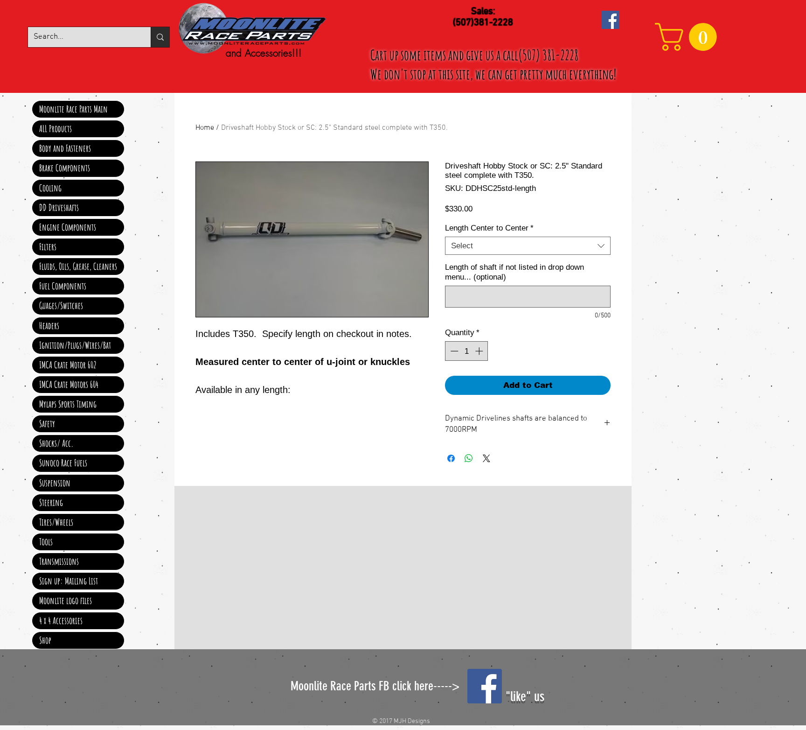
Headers (49, 325)
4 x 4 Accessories (61, 620)
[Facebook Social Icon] (610, 20)
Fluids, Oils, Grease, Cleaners (78, 266)
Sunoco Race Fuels (63, 463)
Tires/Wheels (56, 522)
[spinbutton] (466, 351)
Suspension (54, 483)
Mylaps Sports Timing (68, 404)
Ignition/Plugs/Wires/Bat (75, 345)
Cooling (50, 188)
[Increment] (480, 351)
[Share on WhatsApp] (468, 458)
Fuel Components (62, 286)
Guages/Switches (61, 305)
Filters (47, 247)
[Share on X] (486, 458)
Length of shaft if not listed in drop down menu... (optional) (514, 272)
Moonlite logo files (65, 600)
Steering (51, 502)
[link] (689, 37)
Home (204, 128)
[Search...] (160, 37)
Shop (45, 640)
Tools (46, 542)
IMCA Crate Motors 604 (68, 384)
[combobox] (528, 246)
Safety (47, 423)
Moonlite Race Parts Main (73, 109)
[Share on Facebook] (451, 458)
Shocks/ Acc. (56, 443)
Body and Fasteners (65, 148)
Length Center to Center (489, 228)
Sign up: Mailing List (68, 581)
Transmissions (59, 561)
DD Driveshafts (59, 207)
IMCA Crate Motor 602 (68, 365)
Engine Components (67, 227)
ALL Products (55, 128)
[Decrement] (453, 351)
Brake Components (64, 168)
